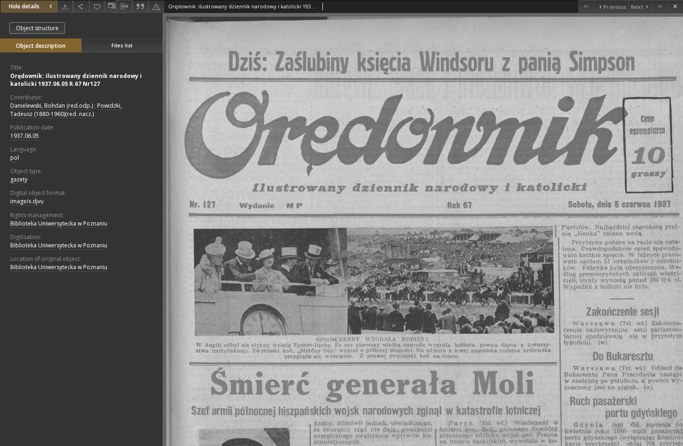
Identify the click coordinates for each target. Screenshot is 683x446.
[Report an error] (156, 6)
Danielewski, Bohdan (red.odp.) (51, 106)
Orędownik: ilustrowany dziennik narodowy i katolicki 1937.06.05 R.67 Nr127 (76, 80)
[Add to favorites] (97, 6)
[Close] (675, 6)
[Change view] (110, 6)
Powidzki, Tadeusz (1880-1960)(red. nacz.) (66, 109)
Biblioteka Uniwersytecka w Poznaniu (58, 223)
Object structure (37, 28)
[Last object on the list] (660, 6)
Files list (122, 45)
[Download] (65, 6)
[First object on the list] (586, 6)
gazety (18, 179)
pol (14, 158)
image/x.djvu (27, 201)
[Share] (81, 6)
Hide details (24, 6)
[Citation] (140, 6)
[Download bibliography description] (124, 6)
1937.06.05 (24, 136)
